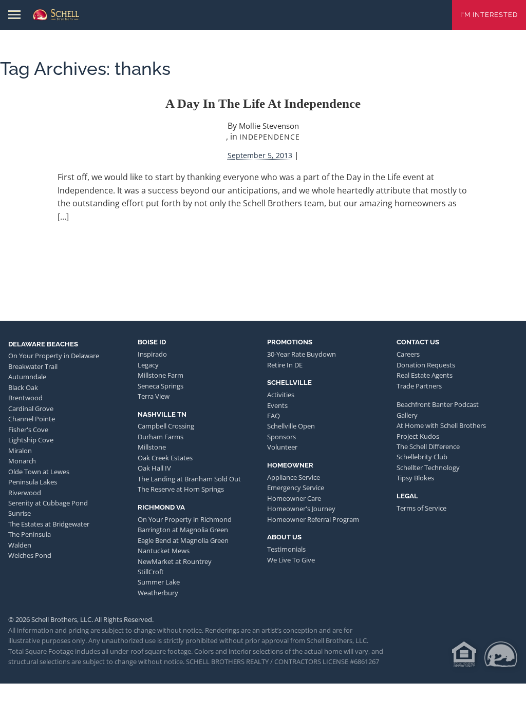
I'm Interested (489, 14)
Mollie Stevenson (269, 126)
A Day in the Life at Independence (263, 103)
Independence (269, 137)
